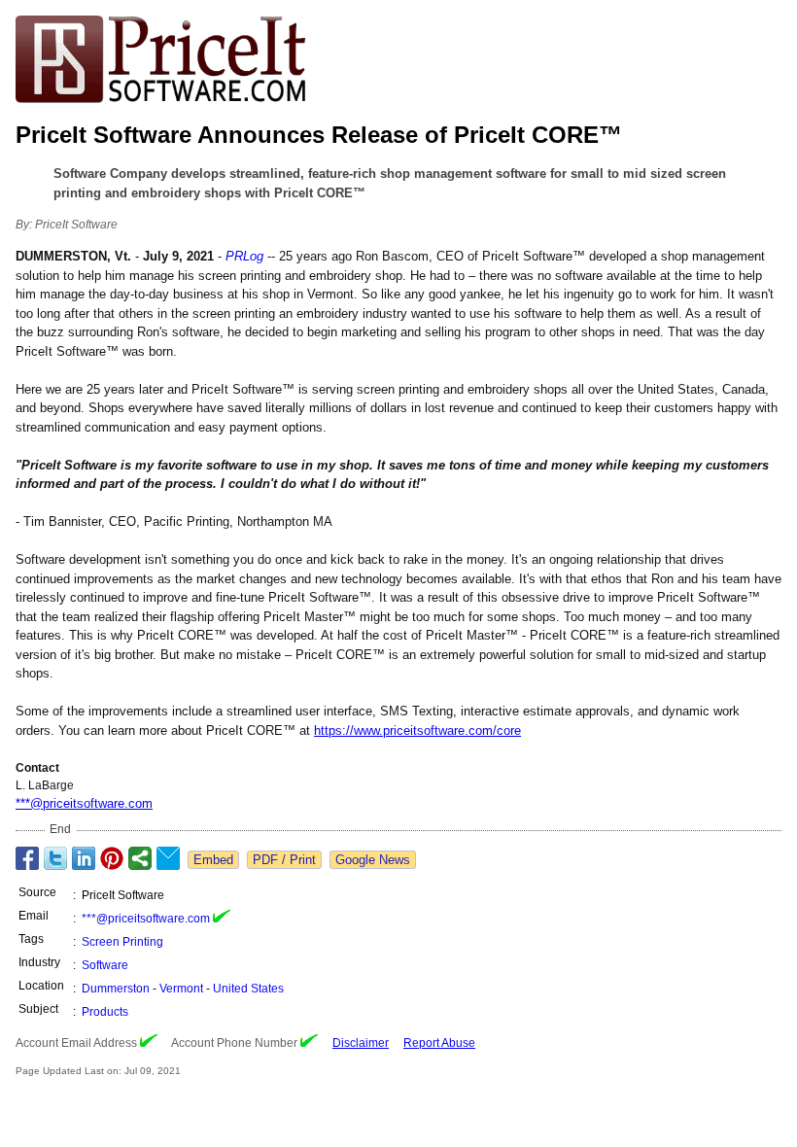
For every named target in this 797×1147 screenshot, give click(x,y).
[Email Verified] (221, 918)
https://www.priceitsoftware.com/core (417, 730)
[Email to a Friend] (168, 858)
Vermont (181, 988)
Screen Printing (122, 942)
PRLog (244, 256)
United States (248, 988)
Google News (372, 859)
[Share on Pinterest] (111, 858)
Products (105, 1012)
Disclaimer (360, 1043)
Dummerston (116, 988)
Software (105, 965)
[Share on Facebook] (27, 858)
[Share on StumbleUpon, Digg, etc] (140, 858)
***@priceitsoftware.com (84, 803)
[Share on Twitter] (55, 858)
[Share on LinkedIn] (83, 858)
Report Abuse (439, 1043)
